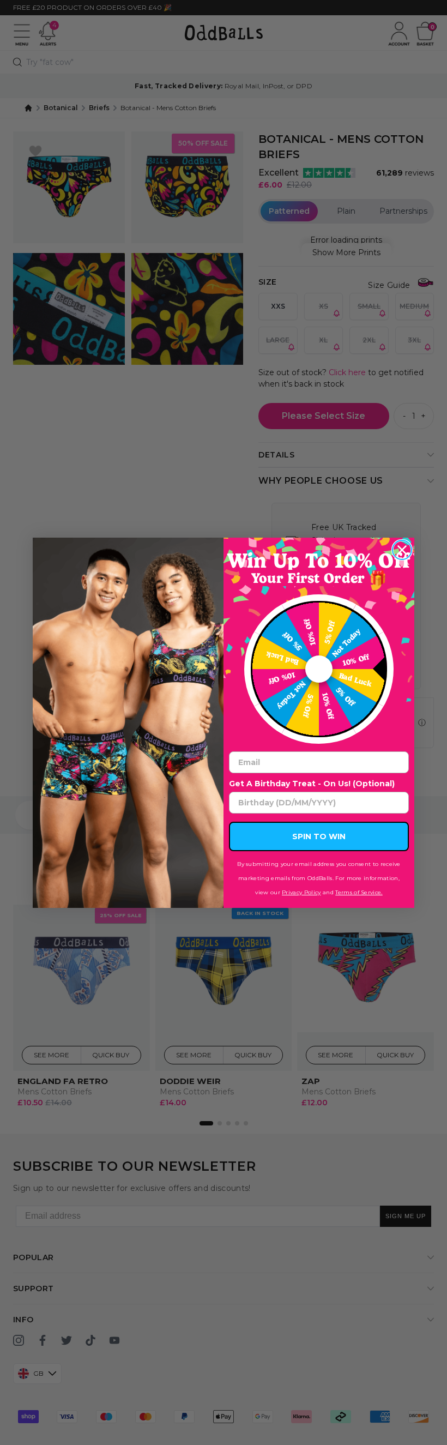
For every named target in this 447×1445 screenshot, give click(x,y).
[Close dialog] (402, 549)
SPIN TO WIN (319, 836)
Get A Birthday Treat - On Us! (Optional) (312, 783)
